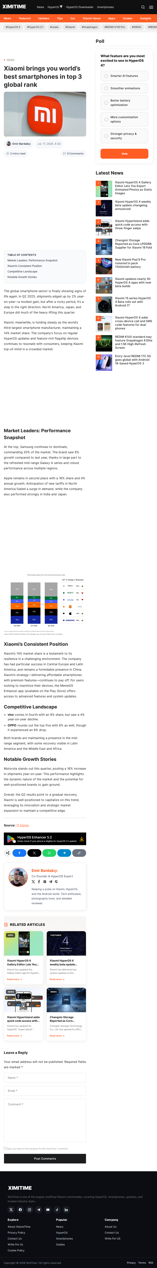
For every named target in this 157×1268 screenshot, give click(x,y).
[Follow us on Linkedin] (66, 1209)
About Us (111, 1226)
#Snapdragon (90, 26)
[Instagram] (45, 882)
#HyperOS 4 (13, 26)
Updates (43, 18)
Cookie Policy (16, 1250)
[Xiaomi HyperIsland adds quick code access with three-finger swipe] (124, 227)
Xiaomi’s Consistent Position (24, 265)
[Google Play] (45, 844)
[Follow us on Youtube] (47, 1209)
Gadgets (145, 18)
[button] (143, 7)
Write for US (112, 1238)
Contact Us (15, 1238)
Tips (60, 18)
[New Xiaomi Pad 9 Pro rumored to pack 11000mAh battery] (124, 266)
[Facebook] (39, 882)
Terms (142, 1262)
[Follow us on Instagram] (29, 1209)
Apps (111, 18)
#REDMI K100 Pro (115, 26)
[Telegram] (50, 882)
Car (72, 18)
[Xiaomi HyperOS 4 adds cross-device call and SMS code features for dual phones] (124, 324)
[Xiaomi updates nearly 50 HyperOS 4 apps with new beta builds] (124, 285)
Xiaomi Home (92, 18)
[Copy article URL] (79, 853)
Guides (127, 18)
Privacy (131, 1262)
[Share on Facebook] (19, 853)
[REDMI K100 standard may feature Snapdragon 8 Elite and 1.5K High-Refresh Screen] (124, 343)
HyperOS (55, 7)
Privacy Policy (16, 1232)
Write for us (15, 1244)
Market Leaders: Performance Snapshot (32, 260)
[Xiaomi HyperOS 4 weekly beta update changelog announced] (124, 208)
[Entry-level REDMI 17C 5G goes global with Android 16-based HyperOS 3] (124, 362)
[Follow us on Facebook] (20, 1209)
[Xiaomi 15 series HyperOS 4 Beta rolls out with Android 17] (124, 304)
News (40, 7)
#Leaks (54, 26)
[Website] (56, 882)
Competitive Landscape (22, 271)
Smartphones (105, 7)
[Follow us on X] (11, 1209)
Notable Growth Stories (22, 277)
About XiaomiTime (19, 1226)
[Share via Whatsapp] (49, 853)
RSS (151, 1262)
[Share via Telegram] (64, 853)
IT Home (22, 825)
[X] (33, 882)
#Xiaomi (70, 26)
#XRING (136, 26)
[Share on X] (34, 853)
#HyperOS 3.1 (35, 26)
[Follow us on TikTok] (57, 1209)
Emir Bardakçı (21, 143)
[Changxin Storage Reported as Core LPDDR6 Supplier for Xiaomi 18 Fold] (124, 247)
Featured (25, 18)
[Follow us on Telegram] (38, 1209)
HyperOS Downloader (79, 7)
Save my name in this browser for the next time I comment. (37, 1148)
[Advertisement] (45, 43)
